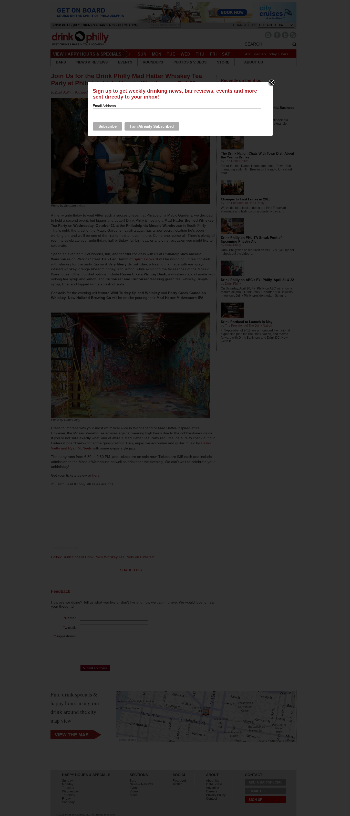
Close (271, 83)
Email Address (104, 106)
